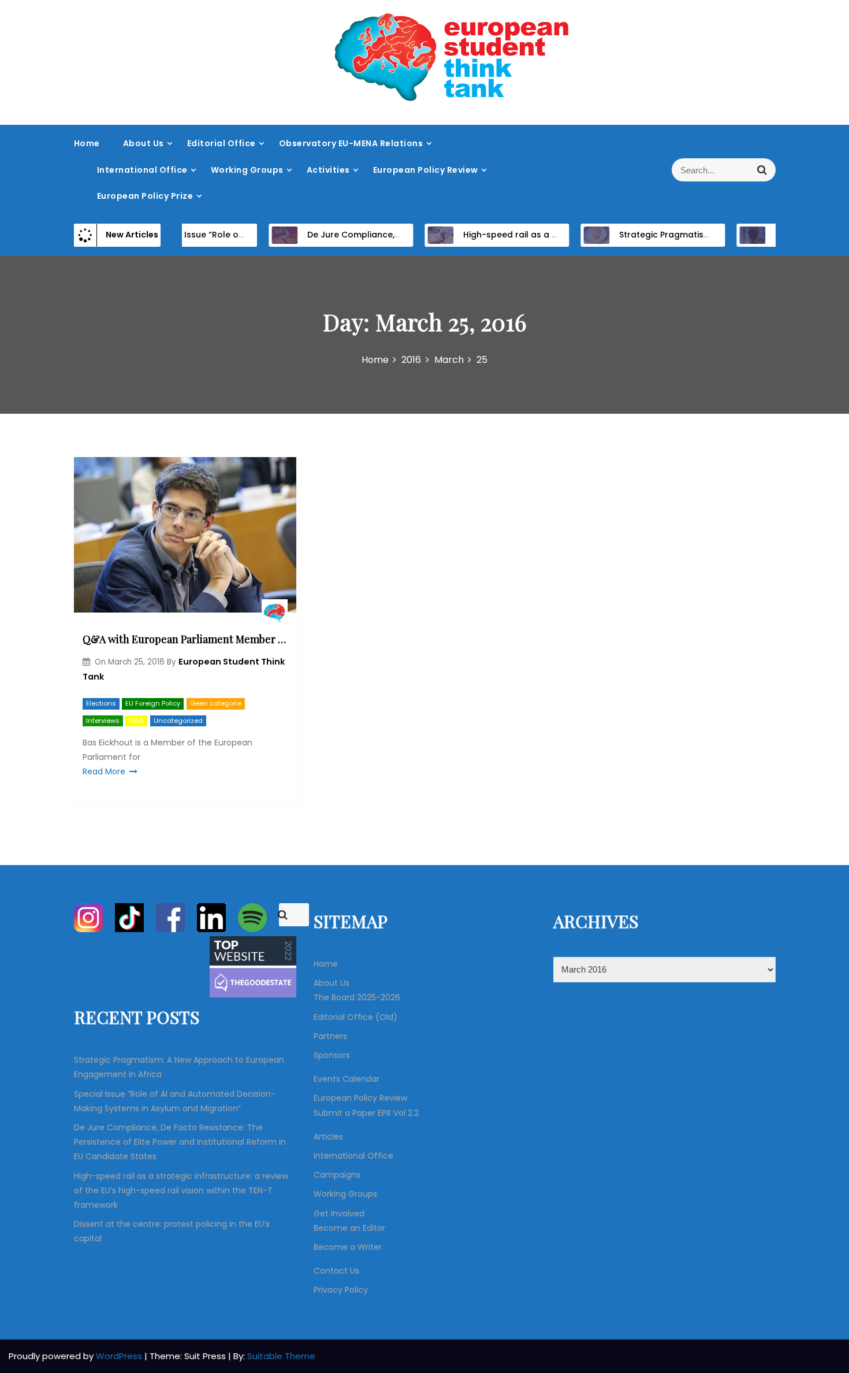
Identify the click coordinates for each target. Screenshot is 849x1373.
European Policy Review (425, 170)
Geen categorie (215, 703)
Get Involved (339, 1213)
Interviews (103, 720)
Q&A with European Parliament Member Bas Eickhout (185, 639)
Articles (328, 1136)
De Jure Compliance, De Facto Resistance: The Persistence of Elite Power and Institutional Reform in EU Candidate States (180, 1142)
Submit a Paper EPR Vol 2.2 (366, 1113)
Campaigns (337, 1175)
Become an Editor (349, 1228)
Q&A (136, 720)
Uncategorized (178, 720)
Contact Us (336, 1270)
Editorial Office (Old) (355, 1017)
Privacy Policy (341, 1290)
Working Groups (247, 170)
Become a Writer (348, 1247)
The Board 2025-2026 (357, 997)
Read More (104, 771)
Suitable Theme (281, 1356)
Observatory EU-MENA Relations (351, 143)
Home (87, 143)
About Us (143, 143)
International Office (142, 170)
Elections (101, 703)
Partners (330, 1036)
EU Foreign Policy (152, 703)
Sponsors (332, 1055)
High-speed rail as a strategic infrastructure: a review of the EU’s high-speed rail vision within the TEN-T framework (181, 1190)
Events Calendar (346, 1079)
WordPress (120, 1356)
